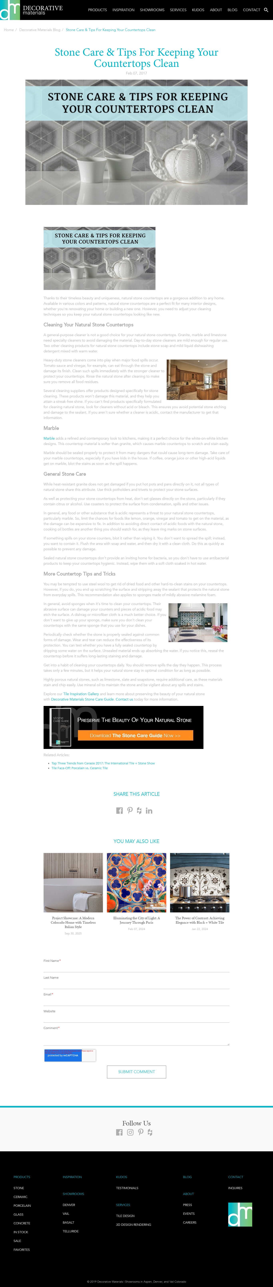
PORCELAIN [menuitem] (22, 1206)
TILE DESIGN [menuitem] (125, 1216)
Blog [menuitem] (232, 10)
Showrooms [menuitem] (152, 10)
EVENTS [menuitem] (189, 1214)
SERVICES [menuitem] (123, 1205)
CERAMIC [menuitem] (20, 1197)
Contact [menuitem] (251, 10)
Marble (49, 438)
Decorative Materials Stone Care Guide (82, 699)
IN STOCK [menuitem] (21, 1232)
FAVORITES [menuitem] (22, 1250)
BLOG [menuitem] (187, 1177)
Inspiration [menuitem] (124, 10)
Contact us (124, 699)
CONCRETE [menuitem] (22, 1223)
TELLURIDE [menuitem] (71, 1231)
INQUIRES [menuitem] (235, 1188)
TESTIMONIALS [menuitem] (127, 1188)
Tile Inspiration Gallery (81, 694)
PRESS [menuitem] (187, 1205)
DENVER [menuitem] (69, 1205)
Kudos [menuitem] (198, 10)
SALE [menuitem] (17, 1241)
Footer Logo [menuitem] (240, 1215)
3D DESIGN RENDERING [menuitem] (133, 1225)
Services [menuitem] (178, 10)
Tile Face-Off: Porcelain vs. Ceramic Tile (80, 768)
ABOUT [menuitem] (188, 1194)
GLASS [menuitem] (18, 1214)
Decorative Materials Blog (39, 30)
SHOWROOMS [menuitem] (73, 1194)
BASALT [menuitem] (68, 1222)
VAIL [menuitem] (66, 1214)
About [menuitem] (216, 10)
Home (9, 30)
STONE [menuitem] (19, 1188)
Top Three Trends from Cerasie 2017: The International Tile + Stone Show (103, 763)
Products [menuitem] (97, 10)
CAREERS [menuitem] (189, 1222)
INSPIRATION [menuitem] (72, 1177)
